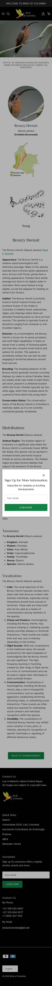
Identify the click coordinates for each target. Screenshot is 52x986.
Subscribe (26, 507)
